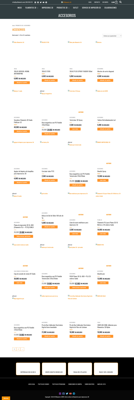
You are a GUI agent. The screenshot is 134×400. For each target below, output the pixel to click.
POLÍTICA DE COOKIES (43, 384)
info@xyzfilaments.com (18, 2)
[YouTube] (43, 2)
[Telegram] (46, 2)
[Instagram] (35, 2)
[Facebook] (38, 2)
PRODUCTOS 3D (19, 25)
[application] (37, 7)
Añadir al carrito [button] (22, 82)
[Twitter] (41, 2)
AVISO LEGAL (31, 384)
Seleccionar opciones (23, 236)
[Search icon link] (120, 2)
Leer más (75, 129)
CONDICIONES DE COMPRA (75, 384)
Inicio (13, 25)
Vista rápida (25, 67)
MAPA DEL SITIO (101, 384)
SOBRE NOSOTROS (89, 384)
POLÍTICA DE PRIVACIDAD (58, 384)
